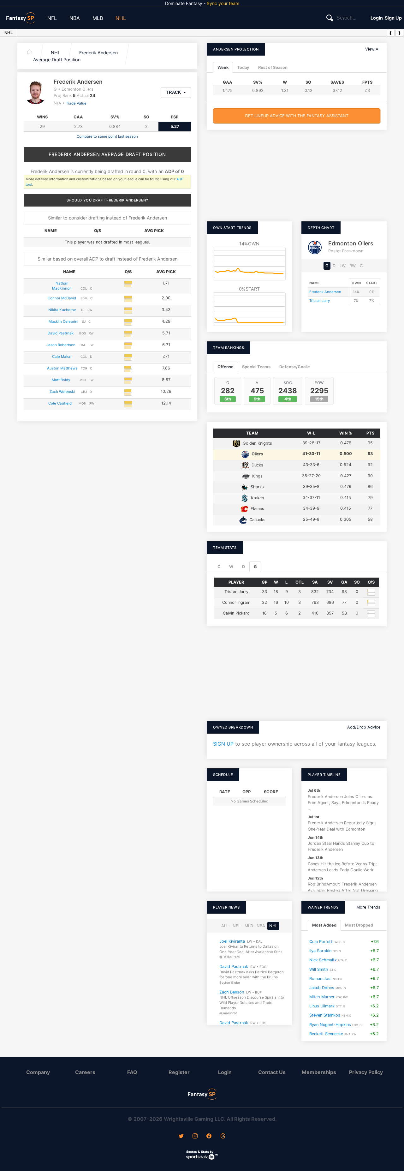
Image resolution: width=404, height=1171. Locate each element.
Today (243, 67)
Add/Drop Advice (363, 727)
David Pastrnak (61, 333)
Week (223, 67)
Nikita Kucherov (62, 310)
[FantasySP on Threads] (223, 1136)
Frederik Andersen (98, 52)
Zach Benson (231, 992)
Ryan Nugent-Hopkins (330, 1024)
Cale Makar (62, 356)
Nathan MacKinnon (62, 286)
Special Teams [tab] (256, 366)
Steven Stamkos (324, 1015)
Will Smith (318, 969)
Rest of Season (273, 67)
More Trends (368, 907)
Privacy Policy (366, 1072)
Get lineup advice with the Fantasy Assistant (296, 115)
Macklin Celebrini (63, 321)
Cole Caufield (60, 403)
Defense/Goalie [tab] (294, 366)
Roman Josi (320, 978)
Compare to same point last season (107, 136)
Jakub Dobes (321, 987)
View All (372, 49)
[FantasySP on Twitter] (181, 1136)
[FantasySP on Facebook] (209, 1136)
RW (352, 265)
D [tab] (243, 566)
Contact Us (272, 1072)
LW (343, 265)
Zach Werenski (62, 391)
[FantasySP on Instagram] (195, 1136)
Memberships (319, 1072)
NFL (52, 18)
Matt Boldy (61, 380)
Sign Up (393, 18)
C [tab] (219, 566)
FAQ (132, 1072)
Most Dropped (359, 925)
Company (38, 1072)
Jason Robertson (60, 345)
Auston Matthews (62, 368)
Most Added (324, 925)
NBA (74, 18)
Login (377, 18)
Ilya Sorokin (320, 951)
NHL (121, 18)
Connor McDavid (62, 298)
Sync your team (223, 3)
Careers (85, 1072)
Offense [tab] (225, 366)
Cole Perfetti (321, 941)
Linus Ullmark (322, 1006)
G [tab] (255, 566)
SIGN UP (223, 744)
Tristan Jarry (319, 300)
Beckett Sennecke (326, 1033)
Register (179, 1072)
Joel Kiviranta (232, 941)
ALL (225, 926)
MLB (97, 18)
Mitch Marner (322, 996)
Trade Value (76, 103)
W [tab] (231, 566)
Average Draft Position (56, 59)
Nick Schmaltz (323, 960)
